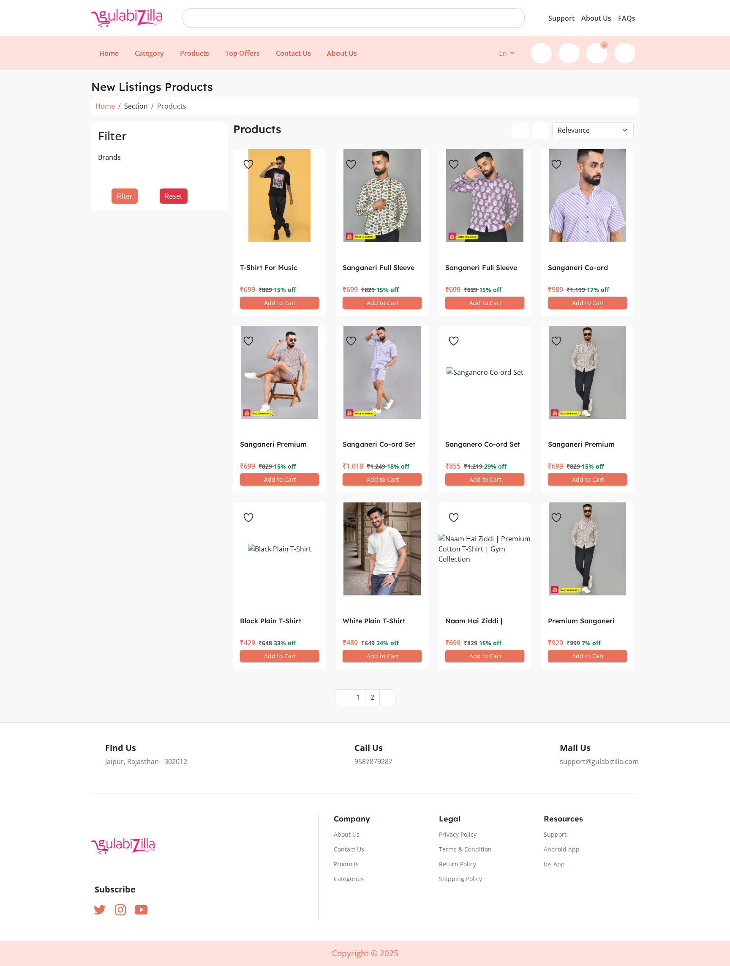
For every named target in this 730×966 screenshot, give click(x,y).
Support (561, 18)
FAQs (626, 18)
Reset (173, 196)
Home (105, 106)
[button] (506, 53)
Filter (125, 196)
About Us (596, 18)
